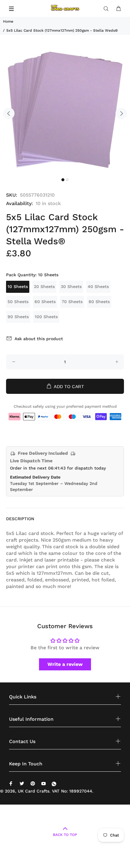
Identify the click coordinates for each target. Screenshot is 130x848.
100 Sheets (46, 316)
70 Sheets (72, 301)
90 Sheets (18, 316)
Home (8, 21)
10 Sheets (18, 286)
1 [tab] (62, 179)
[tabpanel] (65, 110)
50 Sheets (18, 301)
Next (121, 113)
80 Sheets (99, 301)
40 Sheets (98, 286)
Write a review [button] (65, 664)
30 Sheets (71, 286)
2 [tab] (67, 179)
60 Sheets (45, 301)
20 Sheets (44, 286)
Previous (9, 113)
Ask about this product (39, 338)
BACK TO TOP (65, 835)
